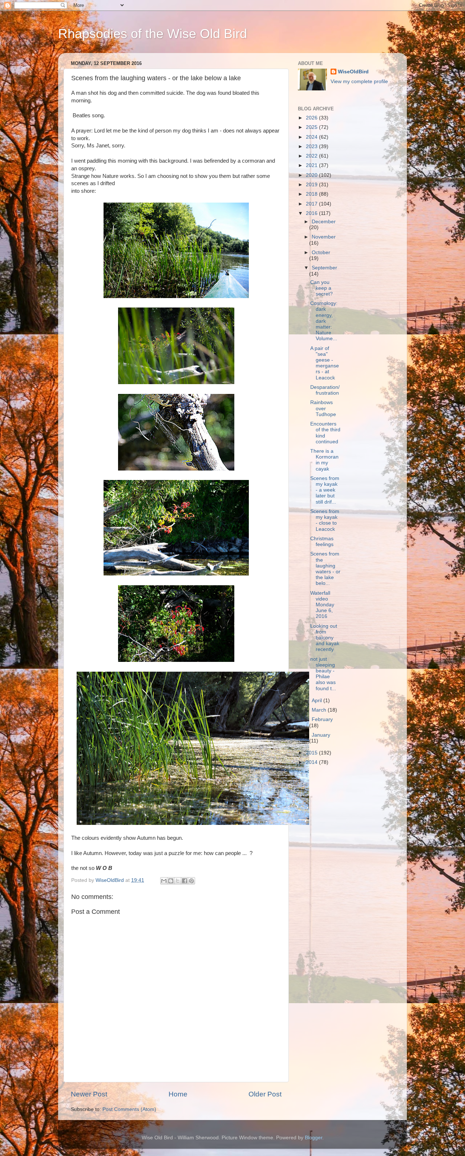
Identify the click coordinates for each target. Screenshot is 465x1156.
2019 (312, 184)
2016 (312, 213)
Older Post (265, 1094)
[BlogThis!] (170, 880)
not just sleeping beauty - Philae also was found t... (323, 673)
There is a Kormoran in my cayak (324, 460)
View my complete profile (359, 81)
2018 (312, 194)
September (324, 267)
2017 (312, 204)
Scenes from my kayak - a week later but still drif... (324, 490)
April (317, 700)
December (324, 221)
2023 (312, 146)
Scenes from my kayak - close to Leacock (324, 520)
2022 (312, 156)
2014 (312, 762)
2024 (312, 137)
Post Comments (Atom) (129, 1109)
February (322, 719)
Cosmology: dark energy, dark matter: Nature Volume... (323, 321)
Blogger (313, 1137)
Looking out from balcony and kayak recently (324, 637)
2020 (312, 175)
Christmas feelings (321, 541)
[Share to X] (177, 880)
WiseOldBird (353, 71)
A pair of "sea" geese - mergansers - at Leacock (324, 363)
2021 (312, 165)
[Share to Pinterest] (191, 880)
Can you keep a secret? (321, 288)
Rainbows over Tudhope (323, 408)
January (321, 735)
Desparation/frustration (325, 390)
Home (178, 1094)
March (320, 710)
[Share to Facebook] (184, 880)
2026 (312, 118)
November (324, 237)
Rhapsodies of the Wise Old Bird (152, 33)
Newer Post (89, 1094)
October (321, 252)
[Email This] (163, 880)
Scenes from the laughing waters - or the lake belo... (325, 568)
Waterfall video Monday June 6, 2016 (322, 604)
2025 (312, 127)
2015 (312, 753)
